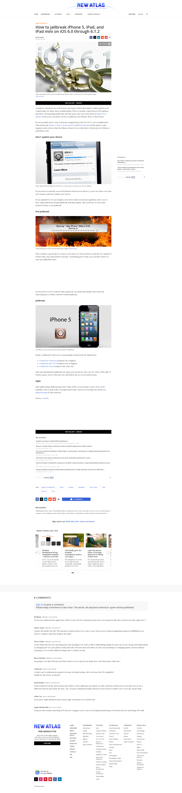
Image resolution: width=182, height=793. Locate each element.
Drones (111, 736)
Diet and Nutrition (142, 753)
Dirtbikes (98, 752)
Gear (97, 728)
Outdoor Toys (100, 733)
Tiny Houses (100, 736)
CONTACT (73, 752)
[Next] (108, 552)
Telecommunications (115, 761)
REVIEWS (72, 741)
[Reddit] (102, 37)
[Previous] (38, 552)
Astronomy (140, 733)
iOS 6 (53, 491)
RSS (71, 754)
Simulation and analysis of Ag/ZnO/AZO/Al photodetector (51, 441)
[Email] (110, 37)
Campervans (100, 746)
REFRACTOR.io (141, 725)
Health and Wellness (140, 768)
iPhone (71, 487)
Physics (139, 742)
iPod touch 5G (68, 125)
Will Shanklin (41, 507)
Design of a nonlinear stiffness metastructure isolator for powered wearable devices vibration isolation (63, 446)
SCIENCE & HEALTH (94, 14)
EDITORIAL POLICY (73, 734)
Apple (62, 487)
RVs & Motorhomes (100, 768)
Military (85, 739)
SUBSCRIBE (131, 14)
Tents (97, 779)
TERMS (72, 746)
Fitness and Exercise (140, 756)
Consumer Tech (114, 733)
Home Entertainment (115, 744)
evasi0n (45, 398)
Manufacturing (87, 733)
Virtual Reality (113, 764)
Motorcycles (127, 739)
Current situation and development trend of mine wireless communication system (130, 168)
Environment (141, 739)
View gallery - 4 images (73, 103)
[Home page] (91, 5)
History (111, 742)
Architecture (86, 728)
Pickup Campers (101, 764)
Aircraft (126, 728)
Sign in (39, 604)
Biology (139, 736)
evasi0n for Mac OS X (48, 363)
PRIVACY (72, 749)
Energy (85, 731)
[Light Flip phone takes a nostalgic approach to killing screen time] (73, 540)
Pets (110, 753)
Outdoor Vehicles (101, 731)
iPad (103, 487)
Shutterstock (39, 96)
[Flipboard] (106, 37)
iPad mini (83, 125)
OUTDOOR (58, 14)
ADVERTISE (73, 743)
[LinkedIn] (98, 37)
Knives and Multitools (99, 758)
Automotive (127, 731)
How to (44, 491)
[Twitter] (94, 37)
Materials (86, 736)
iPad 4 (59, 125)
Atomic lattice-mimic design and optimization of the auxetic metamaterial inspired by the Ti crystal (63, 458)
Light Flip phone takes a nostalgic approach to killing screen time (72, 553)
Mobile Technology (41, 23)
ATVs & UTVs (100, 739)
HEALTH (139, 744)
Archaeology (140, 731)
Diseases (139, 760)
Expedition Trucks (101, 754)
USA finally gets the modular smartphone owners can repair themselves (50, 554)
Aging (138, 747)
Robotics (85, 742)
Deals (110, 766)
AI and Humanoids (114, 728)
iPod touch (93, 487)
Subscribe (47, 743)
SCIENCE (139, 728)
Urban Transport (129, 742)
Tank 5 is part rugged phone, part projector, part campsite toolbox (96, 553)
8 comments (78, 499)
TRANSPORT (79, 14)
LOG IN (140, 14)
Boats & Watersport (99, 742)
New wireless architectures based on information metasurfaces (130, 161)
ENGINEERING (45, 14)
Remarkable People (115, 758)
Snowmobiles (100, 776)
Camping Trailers (101, 749)
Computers (112, 731)
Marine (126, 736)
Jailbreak (81, 487)
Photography (113, 755)
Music (111, 750)
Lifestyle (111, 747)
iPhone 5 (52, 125)
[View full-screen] (109, 44)
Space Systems (87, 744)
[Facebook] (91, 37)
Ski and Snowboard (99, 773)
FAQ (71, 757)
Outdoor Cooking (101, 762)
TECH (68, 14)
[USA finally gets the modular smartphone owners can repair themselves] (50, 540)
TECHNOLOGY (113, 725)
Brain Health (140, 750)
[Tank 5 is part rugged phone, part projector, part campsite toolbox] (96, 540)
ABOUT (72, 731)
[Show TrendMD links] (110, 477)
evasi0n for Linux (46, 366)
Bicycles (126, 733)
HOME (36, 14)
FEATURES (73, 738)
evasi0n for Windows (47, 361)
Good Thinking (113, 739)
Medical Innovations (140, 763)
